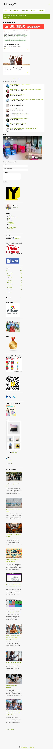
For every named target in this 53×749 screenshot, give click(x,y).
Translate (17, 238)
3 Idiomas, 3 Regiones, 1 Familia (18, 123)
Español (10, 221)
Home (5, 10)
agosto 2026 (10, 273)
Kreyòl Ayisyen (12, 227)
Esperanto (10, 222)
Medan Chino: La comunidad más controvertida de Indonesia (25, 89)
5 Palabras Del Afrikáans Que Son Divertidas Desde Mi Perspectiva (26, 99)
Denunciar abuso (10, 729)
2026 (7, 270)
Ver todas (6, 17)
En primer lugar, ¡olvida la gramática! (19, 113)
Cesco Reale (8, 460)
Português (11, 223)
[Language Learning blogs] (13, 351)
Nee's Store (14, 452)
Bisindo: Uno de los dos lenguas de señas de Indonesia (23, 128)
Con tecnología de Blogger (27, 747)
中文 (9, 219)
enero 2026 (9, 289)
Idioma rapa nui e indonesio (17, 104)
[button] (28, 49)
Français (10, 224)
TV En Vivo (33, 10)
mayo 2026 (9, 280)
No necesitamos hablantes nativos (13, 662)
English (10, 215)
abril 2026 (9, 282)
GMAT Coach (9, 463)
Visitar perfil (15, 207)
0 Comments (6, 48)
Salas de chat (25, 10)
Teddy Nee (15, 205)
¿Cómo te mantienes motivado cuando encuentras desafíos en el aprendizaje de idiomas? (13, 637)
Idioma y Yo (10, 4)
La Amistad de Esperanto (16, 108)
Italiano (10, 226)
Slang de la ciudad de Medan (17, 94)
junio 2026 (9, 278)
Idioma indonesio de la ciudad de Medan (20, 84)
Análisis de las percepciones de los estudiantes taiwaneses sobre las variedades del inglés (13, 712)
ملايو (9, 218)
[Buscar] (49, 4)
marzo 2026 (10, 285)
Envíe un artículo (14, 10)
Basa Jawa (10, 230)
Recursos (41, 10)
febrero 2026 (10, 287)
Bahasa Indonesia (12, 217)
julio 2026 (9, 275)
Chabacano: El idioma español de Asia (19, 118)
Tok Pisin (10, 228)
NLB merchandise (13, 451)
